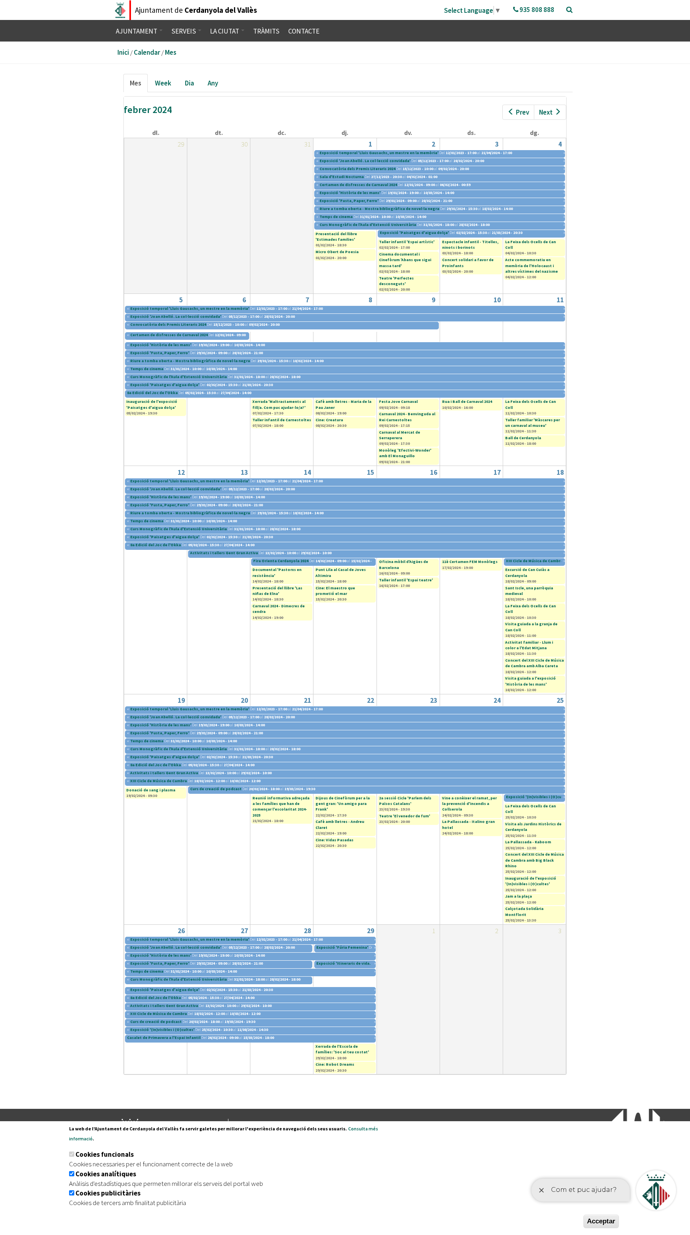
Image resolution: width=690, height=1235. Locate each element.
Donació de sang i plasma (150, 790)
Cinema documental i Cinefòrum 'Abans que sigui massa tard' (405, 260)
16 (433, 472)
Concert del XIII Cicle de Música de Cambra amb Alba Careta (534, 663)
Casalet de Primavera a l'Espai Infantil (164, 1037)
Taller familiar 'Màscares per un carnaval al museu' (532, 422)
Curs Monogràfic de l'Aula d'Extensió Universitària (367, 224)
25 (560, 700)
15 (370, 472)
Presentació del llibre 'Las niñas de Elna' (277, 590)
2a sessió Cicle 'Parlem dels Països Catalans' (405, 800)
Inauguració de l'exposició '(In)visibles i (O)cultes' (530, 881)
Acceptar (601, 1221)
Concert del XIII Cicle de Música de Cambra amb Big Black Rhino (534, 860)
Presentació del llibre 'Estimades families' (336, 236)
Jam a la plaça (518, 896)
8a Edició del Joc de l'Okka (152, 392)
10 (497, 299)
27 (244, 930)
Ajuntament (137, 31)
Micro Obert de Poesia (337, 251)
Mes (170, 52)
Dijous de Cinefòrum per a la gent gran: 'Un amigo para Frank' (342, 803)
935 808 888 (536, 9)
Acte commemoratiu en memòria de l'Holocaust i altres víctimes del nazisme (531, 265)
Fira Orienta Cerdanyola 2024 (280, 560)
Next (546, 112)
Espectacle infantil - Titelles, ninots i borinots (470, 244)
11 (560, 299)
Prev (522, 112)
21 (307, 700)
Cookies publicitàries (108, 1193)
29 (370, 930)
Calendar (147, 52)
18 (560, 472)
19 (181, 700)
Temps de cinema (336, 216)
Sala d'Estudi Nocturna (342, 176)
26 (181, 930)
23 (433, 700)
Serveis (184, 31)
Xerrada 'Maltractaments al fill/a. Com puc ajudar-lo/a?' (278, 404)
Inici (123, 52)
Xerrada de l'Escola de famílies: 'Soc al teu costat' (342, 1049)
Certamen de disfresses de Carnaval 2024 (358, 184)
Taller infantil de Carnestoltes (281, 419)
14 (307, 472)
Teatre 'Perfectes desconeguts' (396, 281)
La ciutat (225, 31)
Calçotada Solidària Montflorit (524, 911)
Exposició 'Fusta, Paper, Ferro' (349, 200)
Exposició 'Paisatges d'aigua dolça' (414, 232)
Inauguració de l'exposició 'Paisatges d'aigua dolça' (151, 404)
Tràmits (266, 31)
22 (370, 700)
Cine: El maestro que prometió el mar (335, 590)
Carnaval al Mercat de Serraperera (399, 435)
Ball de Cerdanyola (523, 437)
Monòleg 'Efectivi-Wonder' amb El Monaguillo (405, 453)
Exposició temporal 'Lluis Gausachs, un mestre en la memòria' (378, 152)
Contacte (303, 31)
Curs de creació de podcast (216, 788)
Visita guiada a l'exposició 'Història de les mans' (530, 681)
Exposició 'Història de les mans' (350, 192)
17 (497, 472)
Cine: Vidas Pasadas (334, 839)
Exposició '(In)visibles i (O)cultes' (538, 796)
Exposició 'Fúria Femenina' (342, 947)
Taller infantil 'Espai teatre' (406, 580)
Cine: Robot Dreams (334, 1064)
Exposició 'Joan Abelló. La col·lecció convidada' (364, 160)
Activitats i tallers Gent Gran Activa (224, 552)
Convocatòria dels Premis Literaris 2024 (357, 168)
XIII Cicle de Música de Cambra (534, 560)
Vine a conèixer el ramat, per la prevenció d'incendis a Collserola (469, 803)
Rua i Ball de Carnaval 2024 (467, 401)
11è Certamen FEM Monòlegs (470, 561)
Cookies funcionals (104, 1154)
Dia (189, 83)
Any (213, 83)
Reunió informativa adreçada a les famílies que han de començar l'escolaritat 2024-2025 (280, 806)
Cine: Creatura (329, 419)
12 (181, 472)
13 (244, 472)
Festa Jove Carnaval (398, 401)
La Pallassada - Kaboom (528, 841)
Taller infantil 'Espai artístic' (406, 241)
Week (163, 83)
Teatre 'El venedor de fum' (404, 816)
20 (244, 700)
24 (497, 700)
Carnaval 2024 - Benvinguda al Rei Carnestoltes (407, 416)
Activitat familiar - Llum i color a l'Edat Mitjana (529, 645)
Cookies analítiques (105, 1174)
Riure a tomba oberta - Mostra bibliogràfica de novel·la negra (379, 208)
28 (307, 930)
